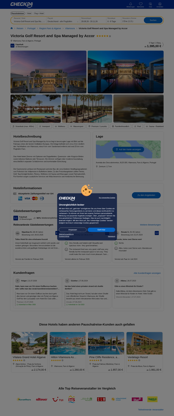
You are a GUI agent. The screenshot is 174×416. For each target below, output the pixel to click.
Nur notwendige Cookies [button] (107, 198)
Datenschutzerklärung (66, 234)
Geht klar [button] (101, 230)
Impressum (111, 236)
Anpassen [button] (72, 230)
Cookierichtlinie (64, 236)
